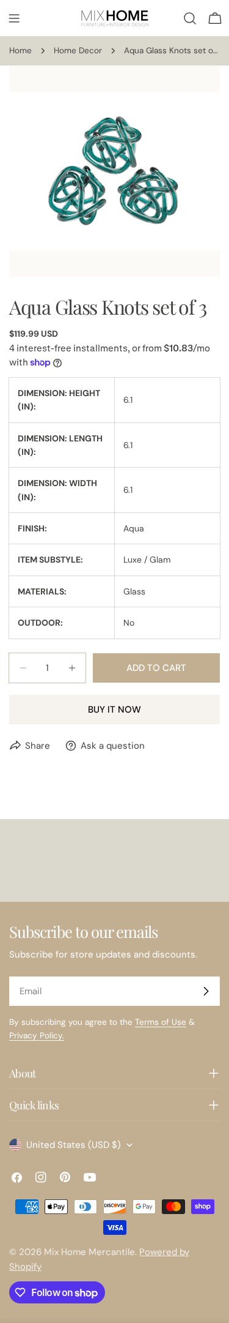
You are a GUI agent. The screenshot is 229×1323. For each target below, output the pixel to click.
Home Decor (78, 50)
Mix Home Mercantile (89, 1252)
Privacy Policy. (36, 1035)
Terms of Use (160, 1022)
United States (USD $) (73, 1145)
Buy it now (114, 709)
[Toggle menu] (14, 18)
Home (20, 50)
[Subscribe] (206, 991)
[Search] (190, 18)
